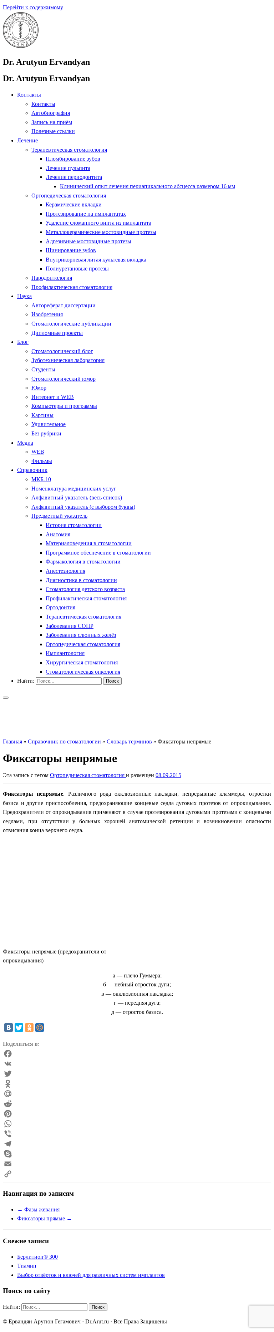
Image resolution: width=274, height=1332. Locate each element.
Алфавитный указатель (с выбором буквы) (83, 507)
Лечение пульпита (68, 168)
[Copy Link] (137, 1174)
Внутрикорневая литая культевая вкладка (96, 260)
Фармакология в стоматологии (83, 561)
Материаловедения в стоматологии (89, 543)
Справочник (32, 470)
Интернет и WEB (52, 397)
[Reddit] (137, 1104)
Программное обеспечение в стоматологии (98, 553)
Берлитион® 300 (37, 1257)
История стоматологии (74, 525)
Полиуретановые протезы (77, 268)
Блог (23, 342)
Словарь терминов (129, 741)
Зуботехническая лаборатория (68, 360)
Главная (12, 741)
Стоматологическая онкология (83, 672)
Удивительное (48, 424)
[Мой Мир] (39, 1027)
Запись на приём (51, 122)
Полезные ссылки (53, 131)
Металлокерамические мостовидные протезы (101, 232)
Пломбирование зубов (73, 159)
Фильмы (41, 461)
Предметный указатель (59, 516)
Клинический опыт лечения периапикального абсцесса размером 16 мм (147, 186)
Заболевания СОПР (69, 626)
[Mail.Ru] (137, 1094)
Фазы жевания (38, 1209)
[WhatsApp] (137, 1124)
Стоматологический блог (62, 351)
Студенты (43, 369)
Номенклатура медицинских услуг (73, 489)
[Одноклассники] (29, 1027)
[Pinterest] (137, 1114)
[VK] (137, 1064)
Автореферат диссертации (63, 305)
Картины (42, 415)
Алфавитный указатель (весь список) (76, 497)
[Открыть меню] (6, 698)
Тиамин (26, 1266)
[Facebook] (137, 1054)
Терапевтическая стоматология (69, 150)
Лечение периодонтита (74, 177)
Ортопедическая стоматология (68, 195)
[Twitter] (19, 1027)
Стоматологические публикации (71, 324)
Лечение (27, 140)
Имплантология (65, 653)
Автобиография (50, 113)
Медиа (25, 443)
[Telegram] (137, 1144)
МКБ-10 (41, 479)
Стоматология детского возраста (85, 589)
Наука (24, 296)
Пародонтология (51, 278)
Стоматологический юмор (63, 379)
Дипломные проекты (57, 333)
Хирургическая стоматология (82, 662)
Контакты (29, 95)
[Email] (137, 1164)
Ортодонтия (60, 607)
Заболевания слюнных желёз (81, 635)
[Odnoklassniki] (137, 1084)
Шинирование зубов (71, 250)
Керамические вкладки (74, 204)
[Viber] (137, 1134)
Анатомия (58, 534)
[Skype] (137, 1154)
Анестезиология (65, 571)
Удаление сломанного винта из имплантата (98, 223)
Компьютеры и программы (64, 406)
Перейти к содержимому (33, 7)
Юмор (38, 388)
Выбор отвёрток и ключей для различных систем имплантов (91, 1275)
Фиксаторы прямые (44, 1218)
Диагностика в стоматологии (81, 580)
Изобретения (47, 314)
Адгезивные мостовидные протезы (88, 241)
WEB (37, 452)
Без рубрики (46, 433)
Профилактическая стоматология (71, 287)
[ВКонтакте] (8, 1027)
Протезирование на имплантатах (86, 214)
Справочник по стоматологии (64, 741)
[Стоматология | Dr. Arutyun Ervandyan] (21, 46)
